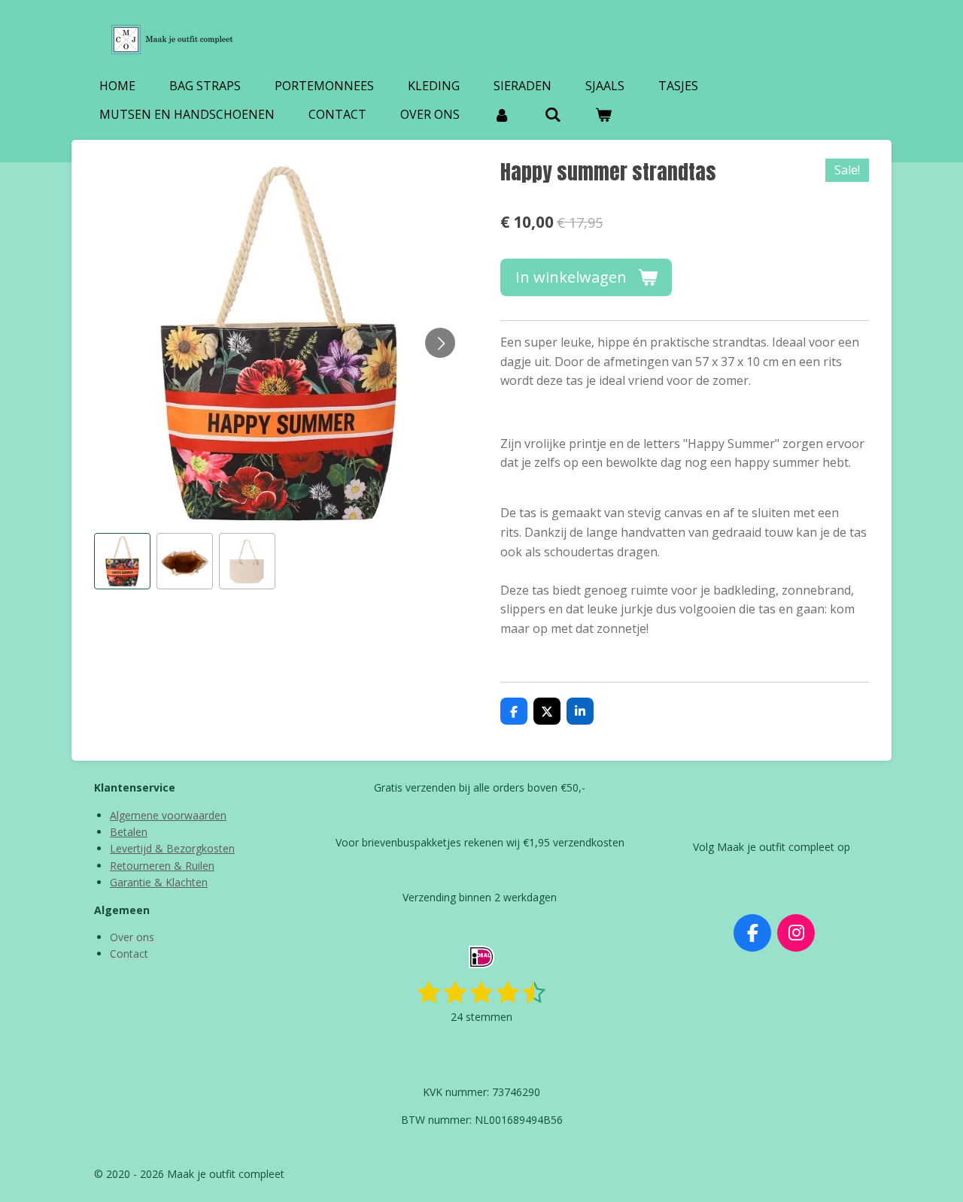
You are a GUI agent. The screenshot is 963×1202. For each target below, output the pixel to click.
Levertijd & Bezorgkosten (172, 848)
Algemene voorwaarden (168, 815)
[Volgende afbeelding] (440, 343)
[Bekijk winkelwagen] (603, 114)
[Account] (501, 114)
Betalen (128, 832)
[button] (122, 561)
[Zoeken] (552, 114)
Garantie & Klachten (159, 882)
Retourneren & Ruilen (162, 865)
